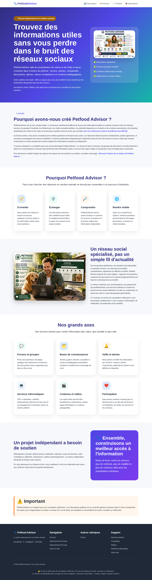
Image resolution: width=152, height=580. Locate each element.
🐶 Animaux (104, 4)
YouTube (38, 542)
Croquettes (115, 541)
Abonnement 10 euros (58, 541)
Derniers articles (117, 537)
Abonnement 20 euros (58, 545)
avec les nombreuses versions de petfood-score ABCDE (105, 131)
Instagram (29, 542)
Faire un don (55, 549)
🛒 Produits (117, 4)
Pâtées (114, 545)
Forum (83, 537)
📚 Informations (131, 4)
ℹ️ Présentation (90, 4)
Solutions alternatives (119, 549)
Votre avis (115, 552)
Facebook (18, 542)
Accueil (21, 113)
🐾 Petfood (25, 3)
